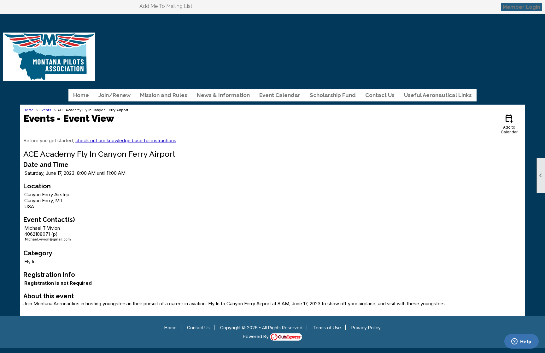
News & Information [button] (223, 95)
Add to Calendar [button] (509, 123)
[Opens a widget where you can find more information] (521, 342)
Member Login (521, 7)
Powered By (256, 336)
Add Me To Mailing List (165, 6)
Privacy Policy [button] (366, 327)
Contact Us (380, 95)
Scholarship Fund (333, 95)
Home (81, 95)
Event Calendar (279, 95)
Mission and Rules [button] (163, 95)
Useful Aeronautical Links (438, 95)
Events (45, 110)
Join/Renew (114, 95)
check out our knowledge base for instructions (125, 140)
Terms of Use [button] (327, 327)
